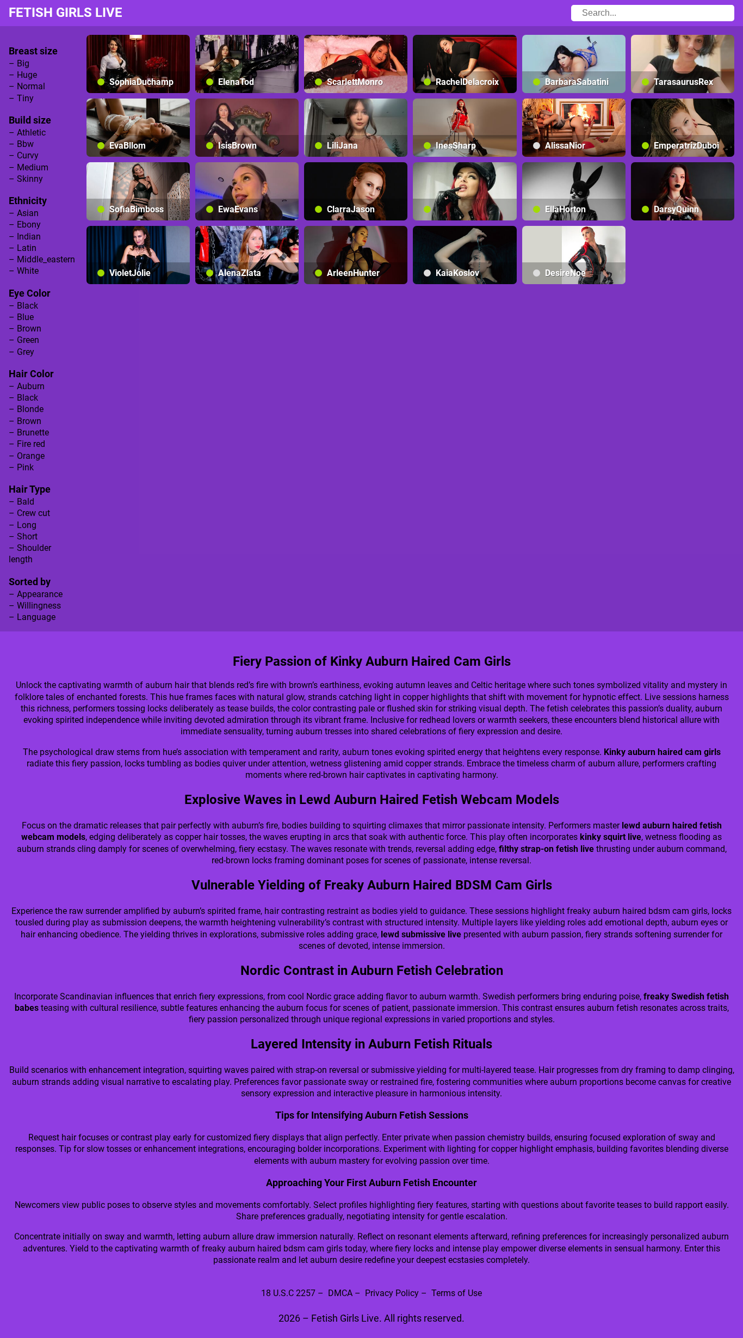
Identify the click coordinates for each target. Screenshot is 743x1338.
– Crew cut (29, 513)
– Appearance (36, 594)
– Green (24, 340)
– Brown (25, 328)
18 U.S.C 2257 (288, 1293)
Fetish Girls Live (65, 12)
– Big (19, 63)
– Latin (22, 248)
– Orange (27, 456)
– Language (32, 617)
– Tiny (21, 98)
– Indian (25, 236)
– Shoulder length (30, 553)
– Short (23, 536)
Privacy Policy (392, 1293)
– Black (23, 305)
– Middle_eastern (42, 259)
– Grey (21, 352)
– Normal (27, 86)
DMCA (340, 1293)
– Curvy (24, 155)
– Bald (21, 501)
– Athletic (27, 132)
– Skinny (26, 179)
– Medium (28, 167)
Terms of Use (456, 1293)
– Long (22, 525)
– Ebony (25, 224)
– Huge (23, 75)
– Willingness (35, 605)
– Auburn (27, 386)
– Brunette (29, 432)
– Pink (21, 467)
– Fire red (27, 444)
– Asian (24, 213)
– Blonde (26, 409)
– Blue (21, 317)
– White (24, 271)
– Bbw (21, 144)
